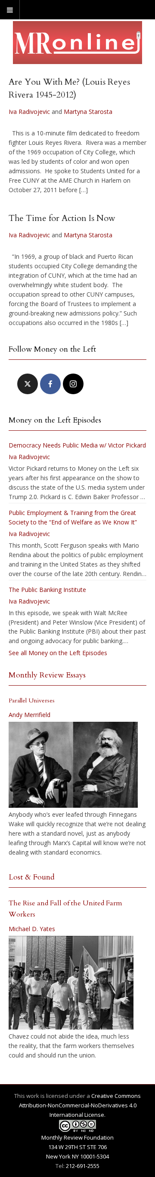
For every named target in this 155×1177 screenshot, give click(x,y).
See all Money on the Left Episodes (58, 653)
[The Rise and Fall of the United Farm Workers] (71, 983)
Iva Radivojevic (29, 111)
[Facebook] (50, 384)
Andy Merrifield (29, 715)
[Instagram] (73, 384)
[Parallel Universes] (73, 765)
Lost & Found (32, 877)
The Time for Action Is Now (62, 218)
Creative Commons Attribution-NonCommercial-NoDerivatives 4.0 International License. (80, 1105)
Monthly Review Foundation (77, 1137)
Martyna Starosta (88, 111)
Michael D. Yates (32, 929)
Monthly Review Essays (47, 675)
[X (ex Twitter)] (27, 384)
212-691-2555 (82, 1166)
